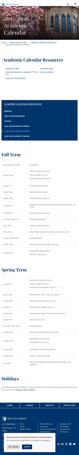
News (22, 424)
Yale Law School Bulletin (16, 78)
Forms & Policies (47, 72)
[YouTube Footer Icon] (74, 444)
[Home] (10, 4)
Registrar (8, 111)
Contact (29, 405)
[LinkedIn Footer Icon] (62, 444)
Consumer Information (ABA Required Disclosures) (48, 431)
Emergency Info (65, 424)
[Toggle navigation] (75, 4)
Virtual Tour (69, 405)
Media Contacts (25, 429)
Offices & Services (46, 424)
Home (3, 42)
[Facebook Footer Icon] (66, 444)
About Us (49, 405)
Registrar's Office (12, 68)
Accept (27, 447)
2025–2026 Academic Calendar (18, 72)
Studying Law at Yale (18, 42)
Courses (7, 121)
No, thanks (13, 447)
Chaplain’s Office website (25, 390)
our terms (46, 440)
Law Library (44, 426)
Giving (10, 405)
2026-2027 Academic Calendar (17, 136)
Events (22, 426)
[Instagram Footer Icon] (58, 444)
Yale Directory (65, 426)
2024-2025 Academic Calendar (17, 126)
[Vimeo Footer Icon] (70, 444)
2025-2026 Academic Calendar (17, 45)
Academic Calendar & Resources (43, 42)
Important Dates (46, 68)
